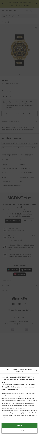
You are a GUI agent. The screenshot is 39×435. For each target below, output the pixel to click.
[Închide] (36, 370)
